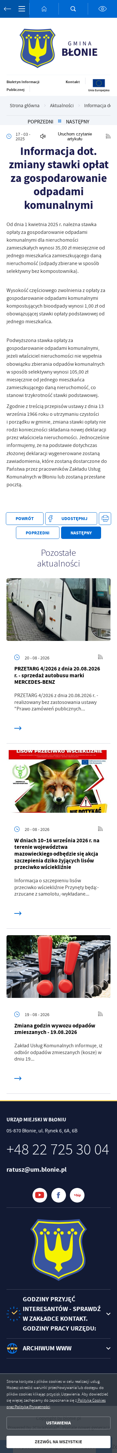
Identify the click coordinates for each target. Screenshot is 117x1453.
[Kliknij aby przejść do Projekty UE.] (99, 90)
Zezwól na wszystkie (58, 1442)
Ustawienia (58, 1423)
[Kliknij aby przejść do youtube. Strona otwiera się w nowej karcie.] (39, 1195)
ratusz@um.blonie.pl (36, 1169)
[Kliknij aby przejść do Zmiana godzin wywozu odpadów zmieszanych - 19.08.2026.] (58, 968)
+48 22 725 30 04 (57, 1149)
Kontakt (73, 81)
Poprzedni (40, 122)
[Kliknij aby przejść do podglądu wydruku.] (105, 518)
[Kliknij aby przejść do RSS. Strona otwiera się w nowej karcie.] (108, 136)
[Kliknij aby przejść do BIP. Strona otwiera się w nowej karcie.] (77, 1195)
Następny (77, 122)
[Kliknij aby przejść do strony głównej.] (44, 9)
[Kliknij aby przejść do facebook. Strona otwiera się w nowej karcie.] (58, 1195)
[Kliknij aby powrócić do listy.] (59, 122)
